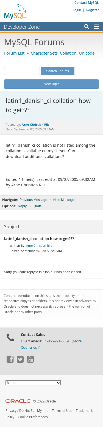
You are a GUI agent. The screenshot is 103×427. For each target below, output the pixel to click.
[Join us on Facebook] (9, 361)
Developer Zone (22, 26)
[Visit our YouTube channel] (30, 361)
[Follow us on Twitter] (20, 361)
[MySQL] (15, 11)
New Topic (51, 84)
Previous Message (33, 200)
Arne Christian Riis (39, 245)
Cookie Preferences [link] (33, 417)
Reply (22, 206)
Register (92, 10)
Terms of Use (62, 411)
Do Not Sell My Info (33, 411)
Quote (37, 206)
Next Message (64, 200)
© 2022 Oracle (44, 401)
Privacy (10, 411)
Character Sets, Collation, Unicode (62, 53)
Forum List (14, 53)
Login (77, 10)
